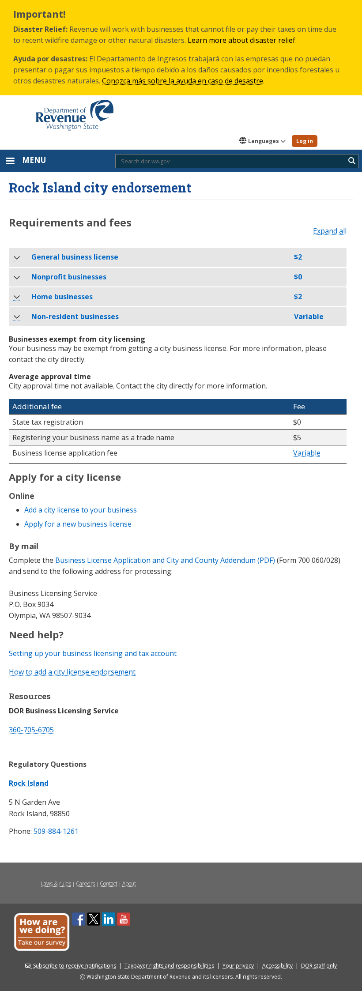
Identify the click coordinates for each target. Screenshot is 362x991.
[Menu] (9, 162)
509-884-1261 (56, 831)
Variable (307, 453)
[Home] (74, 112)
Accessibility (277, 965)
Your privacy (238, 965)
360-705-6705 (31, 730)
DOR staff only (319, 965)
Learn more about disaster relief (241, 40)
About (129, 883)
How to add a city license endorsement (72, 672)
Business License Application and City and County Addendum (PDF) (165, 560)
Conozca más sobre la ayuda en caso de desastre (182, 81)
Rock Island (29, 783)
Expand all (330, 231)
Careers (85, 883)
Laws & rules (56, 883)
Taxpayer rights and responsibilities (169, 965)
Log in (304, 141)
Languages (263, 141)
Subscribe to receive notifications (74, 965)
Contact (108, 883)
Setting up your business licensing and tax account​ (93, 653)
